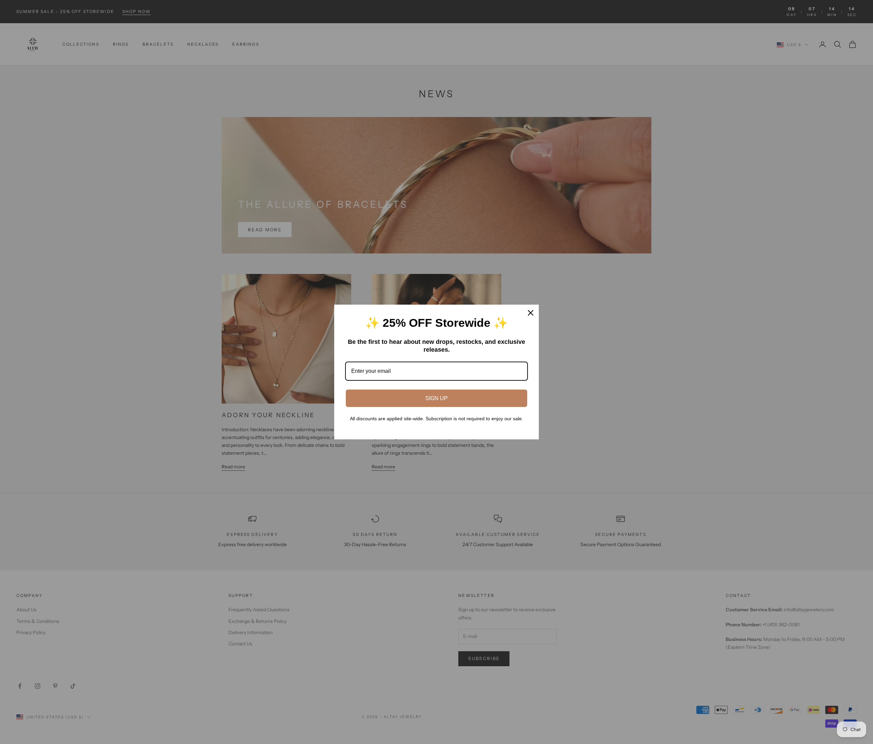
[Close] (530, 313)
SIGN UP (436, 398)
